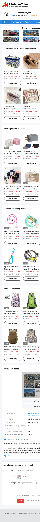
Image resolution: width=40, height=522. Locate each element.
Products (18, 22)
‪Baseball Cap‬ (32, 414)
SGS (29, 439)
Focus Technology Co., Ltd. (27, 513)
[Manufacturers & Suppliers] (15, 4)
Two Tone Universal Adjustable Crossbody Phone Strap (30, 269)
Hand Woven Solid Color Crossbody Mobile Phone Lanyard (31, 233)
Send (20, 501)
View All (6, 456)
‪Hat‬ (39, 414)
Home (6, 22)
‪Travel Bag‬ (31, 416)
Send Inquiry (12, 83)
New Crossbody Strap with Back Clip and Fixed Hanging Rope (12, 233)
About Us (28, 22)
